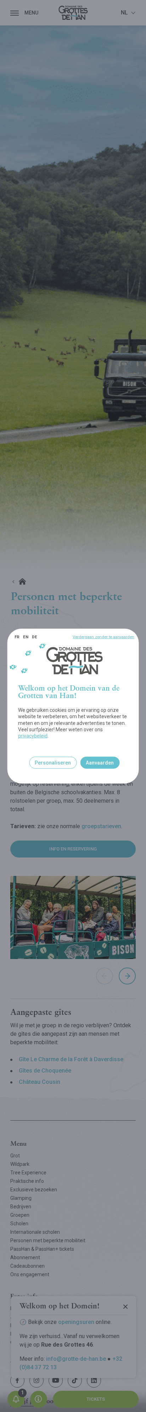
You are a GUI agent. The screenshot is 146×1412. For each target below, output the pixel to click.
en (25, 636)
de (34, 636)
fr (17, 636)
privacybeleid (32, 736)
